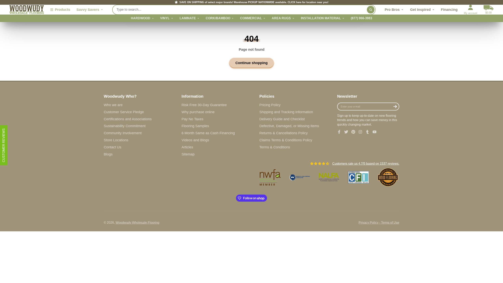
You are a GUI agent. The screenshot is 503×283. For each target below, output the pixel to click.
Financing (449, 10)
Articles (187, 147)
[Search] (370, 9)
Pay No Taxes (192, 119)
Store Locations (116, 140)
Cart (489, 10)
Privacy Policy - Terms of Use (379, 222)
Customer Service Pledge (124, 112)
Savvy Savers (87, 10)
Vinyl (165, 18)
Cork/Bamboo (218, 18)
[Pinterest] (353, 132)
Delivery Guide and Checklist (282, 119)
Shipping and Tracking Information (286, 112)
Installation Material (321, 18)
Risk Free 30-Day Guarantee (204, 105)
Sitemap (188, 154)
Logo (26, 9)
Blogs (108, 154)
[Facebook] (339, 132)
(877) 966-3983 (361, 18)
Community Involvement (123, 133)
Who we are (113, 105)
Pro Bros (392, 10)
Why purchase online (198, 112)
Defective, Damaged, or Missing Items (289, 126)
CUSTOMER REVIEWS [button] (3, 145)
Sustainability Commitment (125, 126)
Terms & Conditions (274, 147)
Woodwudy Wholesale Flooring (137, 222)
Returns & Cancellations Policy (283, 133)
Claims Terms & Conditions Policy (285, 140)
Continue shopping (251, 63)
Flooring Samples (195, 126)
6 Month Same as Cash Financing (208, 133)
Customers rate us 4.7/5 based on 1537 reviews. (365, 163)
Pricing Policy (270, 105)
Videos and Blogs (195, 140)
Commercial (251, 18)
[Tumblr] (367, 132)
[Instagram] (360, 132)
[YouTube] (374, 132)
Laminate (188, 18)
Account (470, 10)
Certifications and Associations (128, 119)
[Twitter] (346, 132)
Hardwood (140, 18)
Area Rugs (281, 18)
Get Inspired (420, 10)
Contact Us (112, 147)
